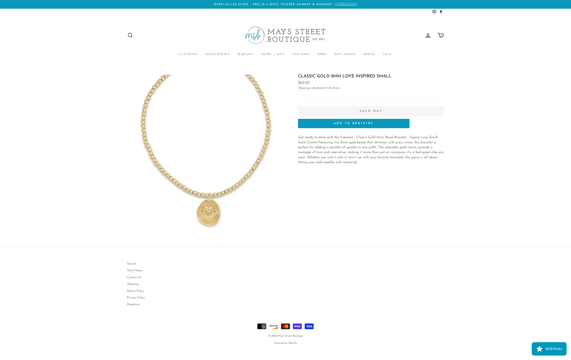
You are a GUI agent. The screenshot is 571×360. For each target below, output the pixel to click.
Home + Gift (273, 54)
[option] (285, 4)
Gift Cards (345, 54)
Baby (322, 54)
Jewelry (245, 54)
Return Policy (135, 291)
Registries (133, 304)
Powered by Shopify (285, 343)
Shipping (304, 87)
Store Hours (135, 270)
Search (131, 263)
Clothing (188, 54)
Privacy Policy (136, 297)
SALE (387, 54)
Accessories (217, 54)
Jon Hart (301, 54)
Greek (369, 54)
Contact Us (134, 277)
